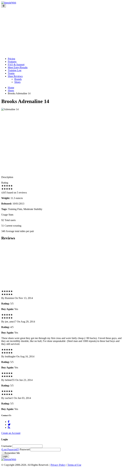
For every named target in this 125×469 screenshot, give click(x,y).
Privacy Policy (58, 464)
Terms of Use (74, 464)
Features (12, 61)
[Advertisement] (62, 32)
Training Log (14, 70)
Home (11, 87)
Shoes (17, 82)
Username (6, 446)
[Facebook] (8, 421)
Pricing (11, 58)
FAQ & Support (16, 64)
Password (25, 449)
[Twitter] (9, 424)
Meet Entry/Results (18, 67)
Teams (11, 73)
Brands (18, 79)
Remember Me (12, 453)
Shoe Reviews (15, 76)
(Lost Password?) (10, 449)
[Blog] (9, 427)
